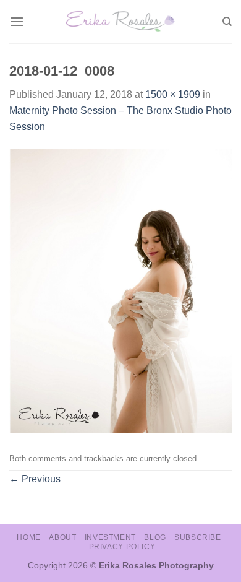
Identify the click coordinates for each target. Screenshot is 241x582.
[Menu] (16, 21)
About (62, 537)
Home (28, 537)
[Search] (227, 21)
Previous (35, 479)
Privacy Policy (122, 546)
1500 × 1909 (172, 94)
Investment (110, 537)
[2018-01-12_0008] (120, 290)
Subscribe (197, 537)
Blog (155, 537)
